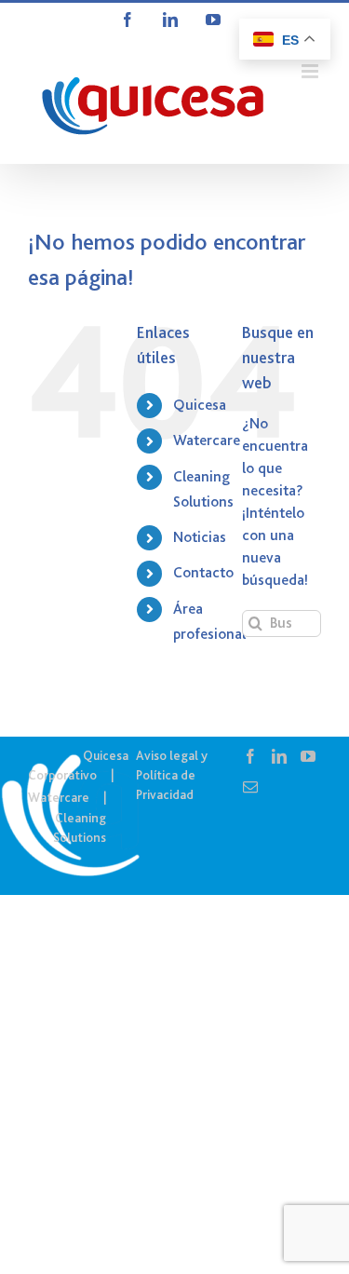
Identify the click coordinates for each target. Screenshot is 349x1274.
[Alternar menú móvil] (311, 71)
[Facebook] (250, 756)
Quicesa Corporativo (78, 765)
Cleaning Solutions (79, 827)
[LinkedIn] (279, 756)
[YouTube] (308, 756)
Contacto (203, 572)
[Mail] (250, 786)
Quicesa (199, 405)
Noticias (199, 537)
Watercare (206, 440)
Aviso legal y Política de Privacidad (172, 775)
